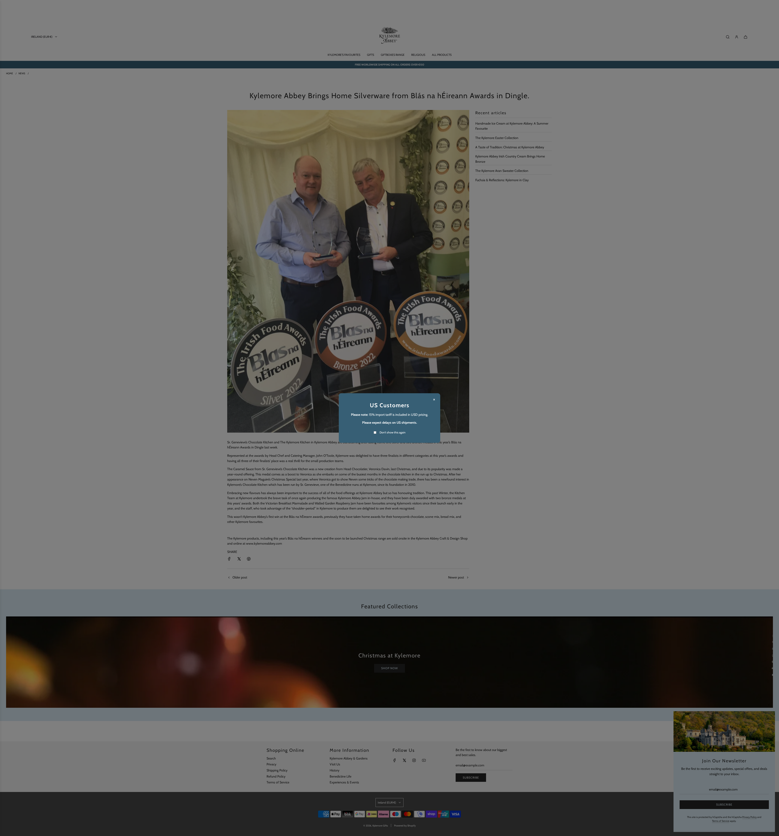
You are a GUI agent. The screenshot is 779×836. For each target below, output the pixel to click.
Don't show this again (393, 432)
